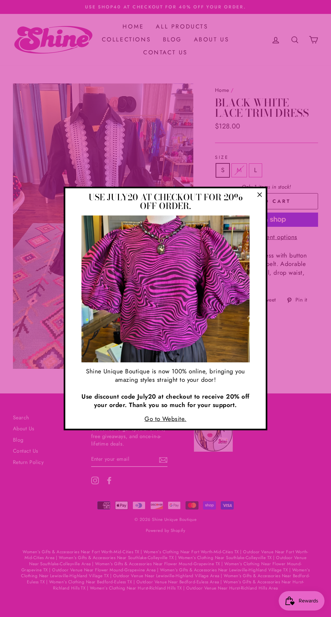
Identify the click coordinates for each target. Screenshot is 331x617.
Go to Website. (165, 418)
